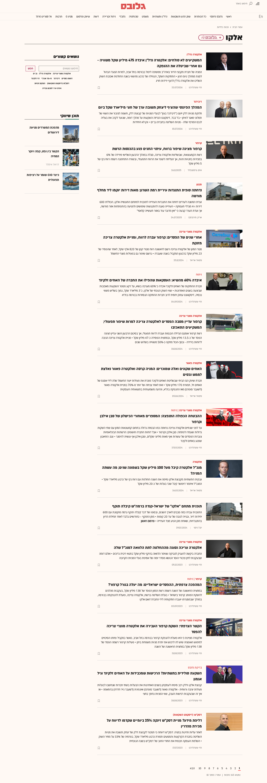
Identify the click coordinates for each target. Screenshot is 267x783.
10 (200, 768)
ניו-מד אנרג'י (46, 78)
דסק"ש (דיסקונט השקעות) (187, 715)
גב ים (35, 73)
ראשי (228, 16)
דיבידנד (198, 101)
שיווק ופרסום (83, 16)
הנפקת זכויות (40, 83)
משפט (145, 16)
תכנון (199, 184)
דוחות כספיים (67, 78)
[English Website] (261, 16)
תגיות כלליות (223, 27)
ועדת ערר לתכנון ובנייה (51, 88)
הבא (192, 768)
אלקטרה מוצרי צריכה (190, 231)
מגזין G (69, 16)
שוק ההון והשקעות (181, 16)
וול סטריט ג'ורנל (44, 16)
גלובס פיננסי (216, 16)
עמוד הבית (237, 27)
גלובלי (122, 16)
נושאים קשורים (66, 56)
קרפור (198, 143)
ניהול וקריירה (109, 16)
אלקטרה (197, 462)
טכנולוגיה (133, 16)
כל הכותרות (200, 16)
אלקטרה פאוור (194, 363)
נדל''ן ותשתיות (159, 16)
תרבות (58, 16)
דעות (96, 16)
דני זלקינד (35, 78)
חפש (30, 68)
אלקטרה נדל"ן (194, 54)
